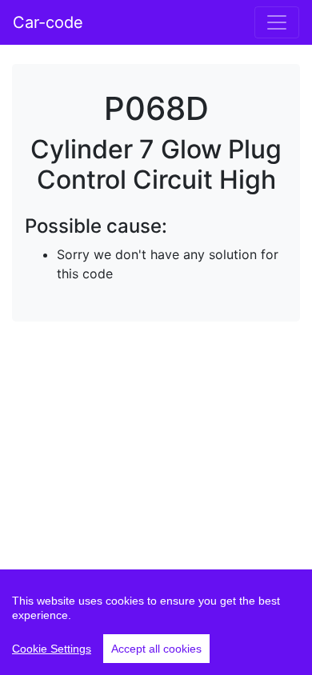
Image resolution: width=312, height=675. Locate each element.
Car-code (48, 22)
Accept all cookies (156, 648)
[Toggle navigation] (276, 22)
